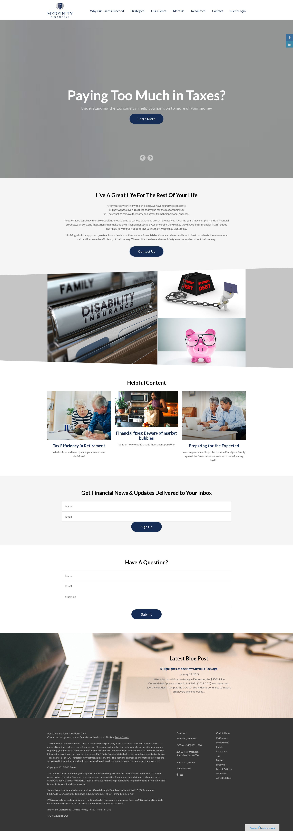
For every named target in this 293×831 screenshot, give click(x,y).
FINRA (50, 793)
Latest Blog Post (189, 658)
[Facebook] (177, 775)
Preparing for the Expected (214, 445)
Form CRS (80, 733)
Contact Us (146, 251)
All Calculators (223, 777)
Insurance (221, 751)
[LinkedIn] (181, 775)
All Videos (221, 773)
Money (219, 760)
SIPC (57, 793)
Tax (218, 755)
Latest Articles (224, 769)
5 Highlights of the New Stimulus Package (189, 669)
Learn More (146, 119)
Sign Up (146, 527)
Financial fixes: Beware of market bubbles (146, 436)
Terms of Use (104, 809)
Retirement (222, 738)
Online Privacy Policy (84, 809)
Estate (219, 746)
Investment (222, 742)
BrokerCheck (122, 737)
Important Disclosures (59, 809)
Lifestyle (220, 764)
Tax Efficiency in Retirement (79, 445)
